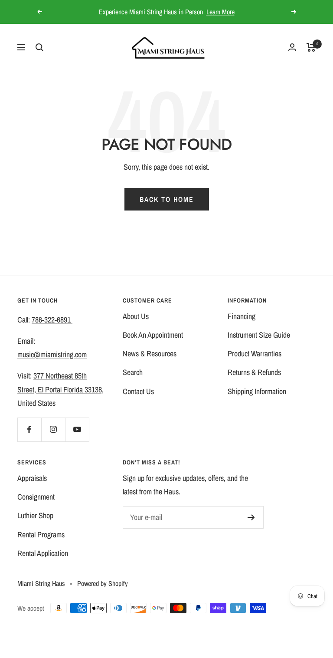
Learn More (220, 8)
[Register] (251, 517)
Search (133, 372)
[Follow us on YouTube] (77, 429)
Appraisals (32, 478)
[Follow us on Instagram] (53, 429)
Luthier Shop (35, 515)
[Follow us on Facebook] (29, 429)
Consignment (36, 496)
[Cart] (311, 47)
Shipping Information (257, 391)
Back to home (167, 199)
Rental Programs (41, 534)
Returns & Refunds (254, 372)
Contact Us (138, 391)
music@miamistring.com (52, 354)
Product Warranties (254, 353)
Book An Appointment (153, 334)
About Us (136, 316)
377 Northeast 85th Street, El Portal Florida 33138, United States (60, 389)
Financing (241, 316)
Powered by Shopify (102, 583)
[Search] (39, 47)
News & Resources (149, 353)
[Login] (292, 47)
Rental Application (42, 553)
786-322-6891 (52, 319)
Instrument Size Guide (259, 334)
